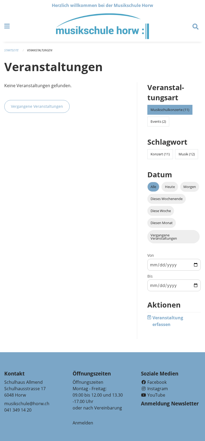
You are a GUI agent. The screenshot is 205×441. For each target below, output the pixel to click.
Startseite (11, 50)
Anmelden (83, 423)
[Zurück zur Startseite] (102, 26)
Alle (153, 186)
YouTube (155, 395)
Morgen (189, 186)
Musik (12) (187, 154)
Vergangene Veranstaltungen (37, 106)
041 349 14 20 (17, 410)
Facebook (156, 382)
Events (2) (158, 121)
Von (150, 255)
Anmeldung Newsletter (170, 403)
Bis (150, 276)
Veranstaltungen (39, 50)
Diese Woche (161, 210)
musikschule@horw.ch (26, 404)
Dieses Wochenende (167, 198)
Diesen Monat (162, 222)
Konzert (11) (160, 154)
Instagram (157, 389)
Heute (170, 186)
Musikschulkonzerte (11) (170, 109)
